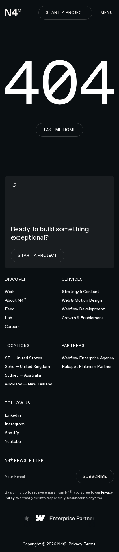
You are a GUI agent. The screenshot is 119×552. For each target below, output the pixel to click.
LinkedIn (13, 415)
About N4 (15, 300)
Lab (8, 317)
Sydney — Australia (23, 375)
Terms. (90, 544)
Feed (9, 309)
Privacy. (75, 544)
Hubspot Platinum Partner (87, 366)
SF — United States (23, 358)
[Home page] (13, 12)
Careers (12, 326)
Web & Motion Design (82, 300)
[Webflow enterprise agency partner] (65, 518)
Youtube (13, 441)
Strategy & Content (80, 291)
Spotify (12, 432)
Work (9, 291)
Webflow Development (83, 309)
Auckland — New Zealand (28, 384)
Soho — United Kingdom (27, 366)
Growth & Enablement (83, 317)
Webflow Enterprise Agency (88, 358)
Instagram (15, 423)
